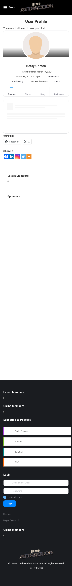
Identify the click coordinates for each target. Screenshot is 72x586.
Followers (59, 94)
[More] (28, 156)
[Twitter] (23, 156)
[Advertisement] (36, 246)
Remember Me (15, 497)
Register (7, 514)
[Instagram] (17, 156)
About (28, 94)
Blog (43, 94)
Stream (12, 94)
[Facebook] (6, 156)
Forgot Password (11, 520)
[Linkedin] (11, 156)
